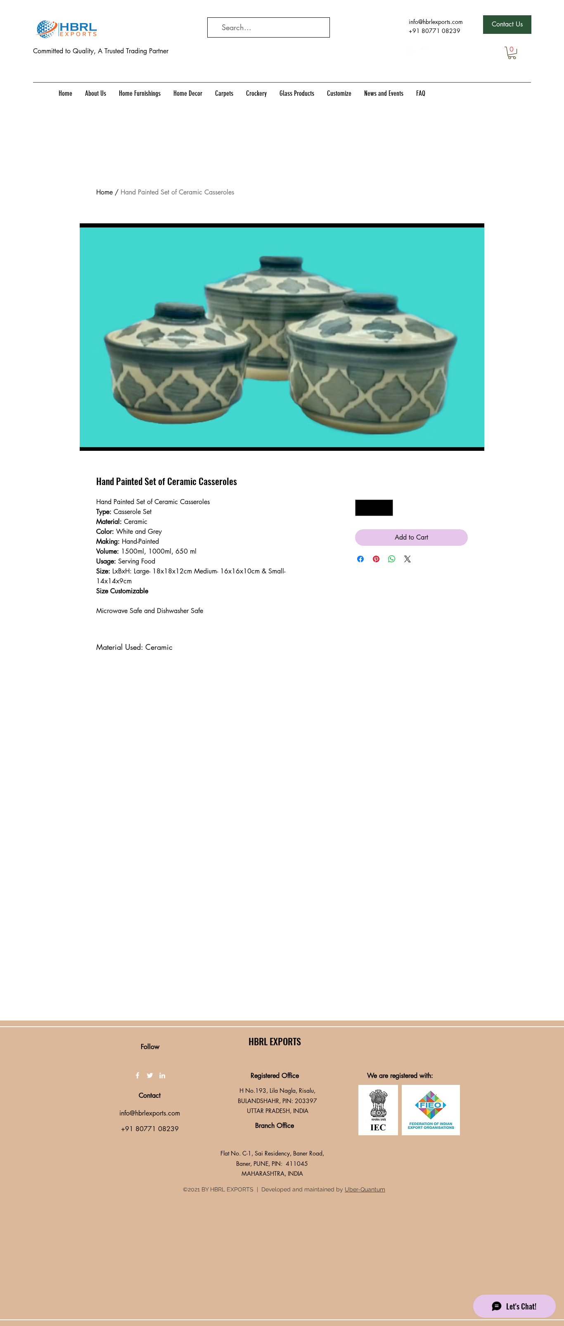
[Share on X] (407, 559)
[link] (512, 53)
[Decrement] (362, 508)
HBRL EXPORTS (275, 1041)
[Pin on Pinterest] (376, 559)
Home (104, 192)
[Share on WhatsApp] (392, 559)
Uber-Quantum (365, 1189)
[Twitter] (425, 52)
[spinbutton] (374, 508)
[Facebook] (413, 52)
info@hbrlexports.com (436, 22)
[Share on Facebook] (360, 559)
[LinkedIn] (438, 52)
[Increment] (386, 508)
